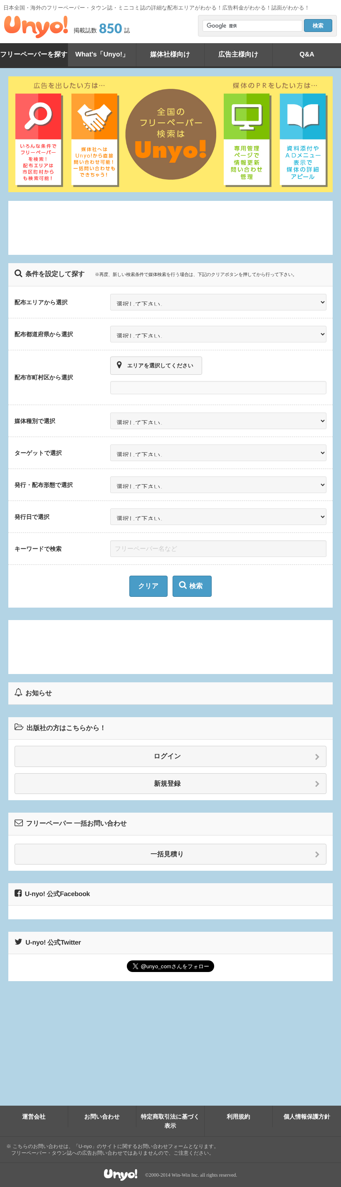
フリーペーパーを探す (33, 54)
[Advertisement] (170, 228)
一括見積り (167, 854)
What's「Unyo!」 (102, 54)
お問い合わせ (102, 1116)
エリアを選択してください (160, 365)
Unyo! (36, 27)
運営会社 (34, 1116)
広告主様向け (238, 54)
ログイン (167, 756)
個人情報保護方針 (307, 1116)
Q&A (306, 54)
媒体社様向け (170, 54)
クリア (148, 586)
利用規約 (238, 1116)
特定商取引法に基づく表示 (170, 1121)
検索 (196, 586)
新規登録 (167, 783)
